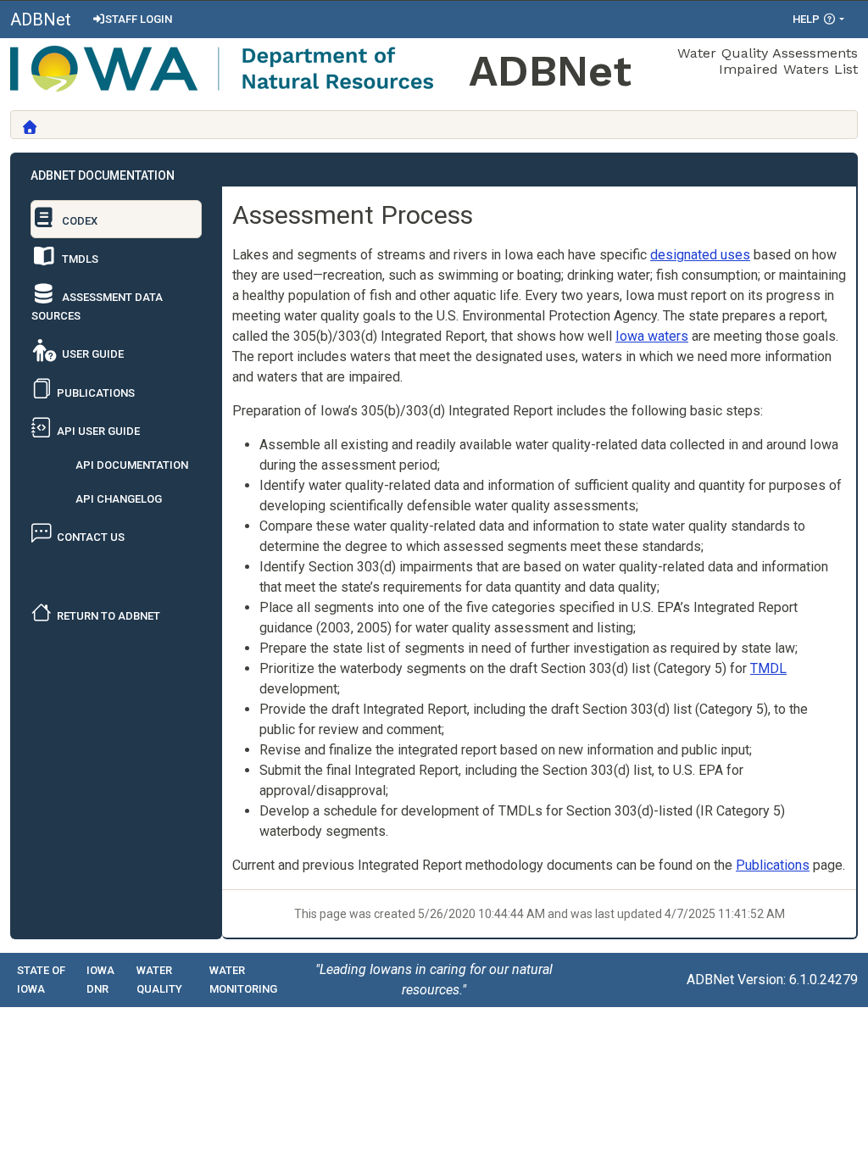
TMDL (768, 668)
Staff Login (138, 19)
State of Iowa (41, 979)
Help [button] (807, 19)
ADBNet (40, 19)
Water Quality (159, 979)
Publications (773, 865)
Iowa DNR (100, 979)
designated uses (700, 255)
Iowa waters (651, 336)
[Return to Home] (29, 126)
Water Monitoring (243, 979)
